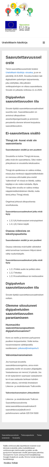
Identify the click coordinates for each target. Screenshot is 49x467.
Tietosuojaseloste (27, 435)
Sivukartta (16, 438)
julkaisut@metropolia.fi (28, 348)
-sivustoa (19, 72)
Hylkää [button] (15, 463)
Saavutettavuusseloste (10, 435)
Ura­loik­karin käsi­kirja (14, 42)
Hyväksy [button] (7, 463)
